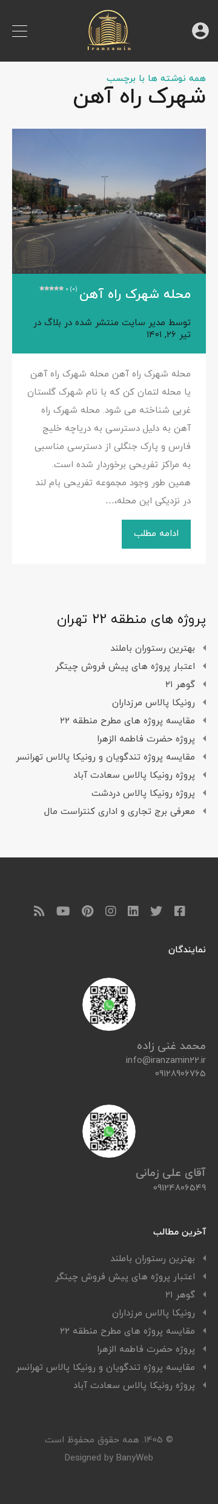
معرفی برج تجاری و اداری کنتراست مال (119, 811)
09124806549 (179, 1188)
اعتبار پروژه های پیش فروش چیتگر (125, 666)
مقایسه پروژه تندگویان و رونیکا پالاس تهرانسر (105, 757)
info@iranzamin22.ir (166, 1061)
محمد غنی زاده (171, 1046)
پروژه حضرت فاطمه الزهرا (146, 739)
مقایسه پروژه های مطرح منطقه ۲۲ (127, 721)
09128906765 (180, 1074)
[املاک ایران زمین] (109, 46)
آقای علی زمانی (171, 1173)
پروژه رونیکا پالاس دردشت (143, 793)
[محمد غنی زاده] (109, 1026)
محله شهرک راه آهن (128, 295)
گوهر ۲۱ (180, 685)
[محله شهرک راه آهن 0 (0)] (109, 201)
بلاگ (52, 323)
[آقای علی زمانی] (109, 1153)
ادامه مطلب (156, 534)
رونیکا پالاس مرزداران (153, 703)
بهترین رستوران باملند (152, 648)
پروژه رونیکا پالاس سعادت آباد (134, 775)
